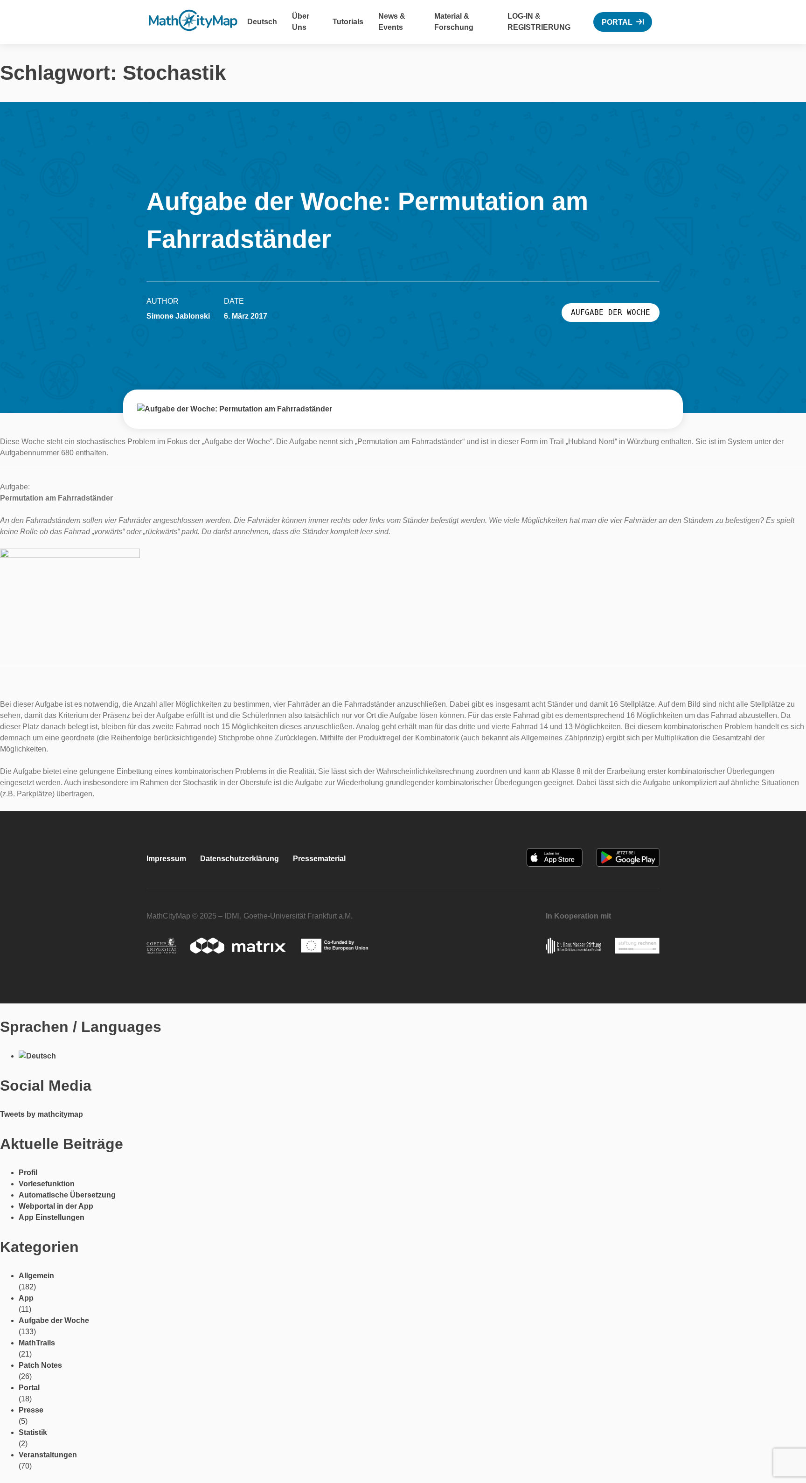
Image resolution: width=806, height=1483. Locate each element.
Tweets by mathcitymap (41, 1114)
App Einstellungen (51, 1217)
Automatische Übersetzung (67, 1195)
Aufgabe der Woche (54, 1320)
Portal (617, 22)
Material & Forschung (453, 21)
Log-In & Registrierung (538, 21)
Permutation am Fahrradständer (56, 498)
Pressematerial (319, 859)
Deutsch (262, 22)
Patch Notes (40, 1365)
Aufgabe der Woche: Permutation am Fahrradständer (367, 220)
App (26, 1298)
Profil (28, 1173)
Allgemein (36, 1276)
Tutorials (348, 22)
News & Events (391, 21)
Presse (31, 1410)
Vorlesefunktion (47, 1184)
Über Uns (300, 21)
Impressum (166, 859)
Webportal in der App (56, 1206)
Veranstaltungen (48, 1455)
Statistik (33, 1432)
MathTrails (37, 1343)
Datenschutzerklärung (239, 859)
